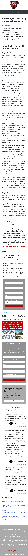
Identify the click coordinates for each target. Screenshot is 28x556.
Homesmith (7, 26)
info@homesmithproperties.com (14, 551)
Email (6, 295)
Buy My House (17, 529)
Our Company (6, 531)
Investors (23, 529)
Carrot (22, 554)
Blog (24, 531)
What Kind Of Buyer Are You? (11, 300)
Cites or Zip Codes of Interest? (12, 286)
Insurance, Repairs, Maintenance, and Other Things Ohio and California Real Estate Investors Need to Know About (13, 517)
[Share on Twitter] (5, 251)
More (19, 13)
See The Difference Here (14, 401)
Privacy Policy (13, 531)
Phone (6, 290)
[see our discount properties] (12, 328)
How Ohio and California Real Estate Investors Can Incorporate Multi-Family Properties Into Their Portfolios (13, 501)
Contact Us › (14, 13)
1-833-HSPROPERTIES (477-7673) (17, 11)
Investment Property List (8, 529)
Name (6, 281)
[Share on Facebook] (3, 251)
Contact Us (19, 531)
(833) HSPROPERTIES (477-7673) (14, 550)
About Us (9, 13)
